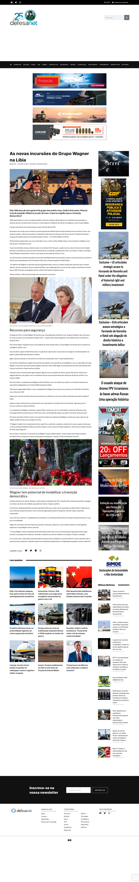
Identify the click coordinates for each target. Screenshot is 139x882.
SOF (39, 64)
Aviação (26, 64)
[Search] (126, 17)
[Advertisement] (69, 41)
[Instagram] (20, 2)
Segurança (64, 64)
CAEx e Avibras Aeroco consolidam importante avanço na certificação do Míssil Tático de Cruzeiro (120, 627)
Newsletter (115, 64)
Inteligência (93, 64)
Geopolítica (53, 64)
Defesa (73, 64)
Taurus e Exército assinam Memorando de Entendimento (121, 593)
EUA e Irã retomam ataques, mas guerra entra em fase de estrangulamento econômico (22, 593)
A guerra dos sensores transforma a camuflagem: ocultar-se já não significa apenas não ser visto (121, 644)
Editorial (125, 64)
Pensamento (104, 64)
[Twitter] (16, 2)
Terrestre (17, 64)
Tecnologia (82, 64)
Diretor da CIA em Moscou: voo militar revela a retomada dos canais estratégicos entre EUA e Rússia (120, 735)
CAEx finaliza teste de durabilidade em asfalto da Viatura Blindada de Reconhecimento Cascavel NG (121, 609)
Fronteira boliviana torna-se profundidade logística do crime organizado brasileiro (21, 630)
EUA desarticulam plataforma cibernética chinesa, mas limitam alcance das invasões (79, 593)
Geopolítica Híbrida (42, 164)
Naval (33, 64)
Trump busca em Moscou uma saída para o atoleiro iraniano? (77, 667)
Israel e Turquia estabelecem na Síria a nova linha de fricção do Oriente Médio (50, 667)
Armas (44, 64)
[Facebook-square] (12, 2)
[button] (26, 550)
